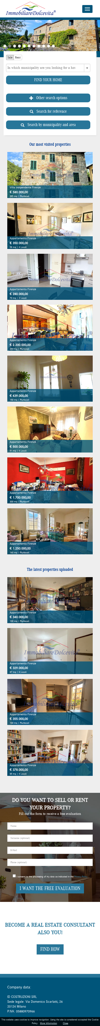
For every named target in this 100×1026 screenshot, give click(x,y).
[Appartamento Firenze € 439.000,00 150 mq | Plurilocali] (50, 378)
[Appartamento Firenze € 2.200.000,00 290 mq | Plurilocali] (50, 327)
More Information (48, 1023)
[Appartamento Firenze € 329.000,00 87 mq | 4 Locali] (50, 650)
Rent (18, 57)
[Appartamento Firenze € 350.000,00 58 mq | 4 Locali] (50, 225)
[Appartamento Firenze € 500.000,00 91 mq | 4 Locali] (50, 429)
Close (65, 1023)
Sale (10, 57)
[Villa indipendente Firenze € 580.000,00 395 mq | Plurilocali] (50, 174)
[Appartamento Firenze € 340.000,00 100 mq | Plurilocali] (50, 599)
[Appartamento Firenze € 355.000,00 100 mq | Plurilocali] (50, 701)
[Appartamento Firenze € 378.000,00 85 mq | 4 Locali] (50, 752)
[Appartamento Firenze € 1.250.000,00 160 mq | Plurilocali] (50, 531)
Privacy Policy (80, 876)
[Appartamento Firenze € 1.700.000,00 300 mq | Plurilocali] (50, 480)
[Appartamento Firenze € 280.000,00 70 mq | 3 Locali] (50, 276)
